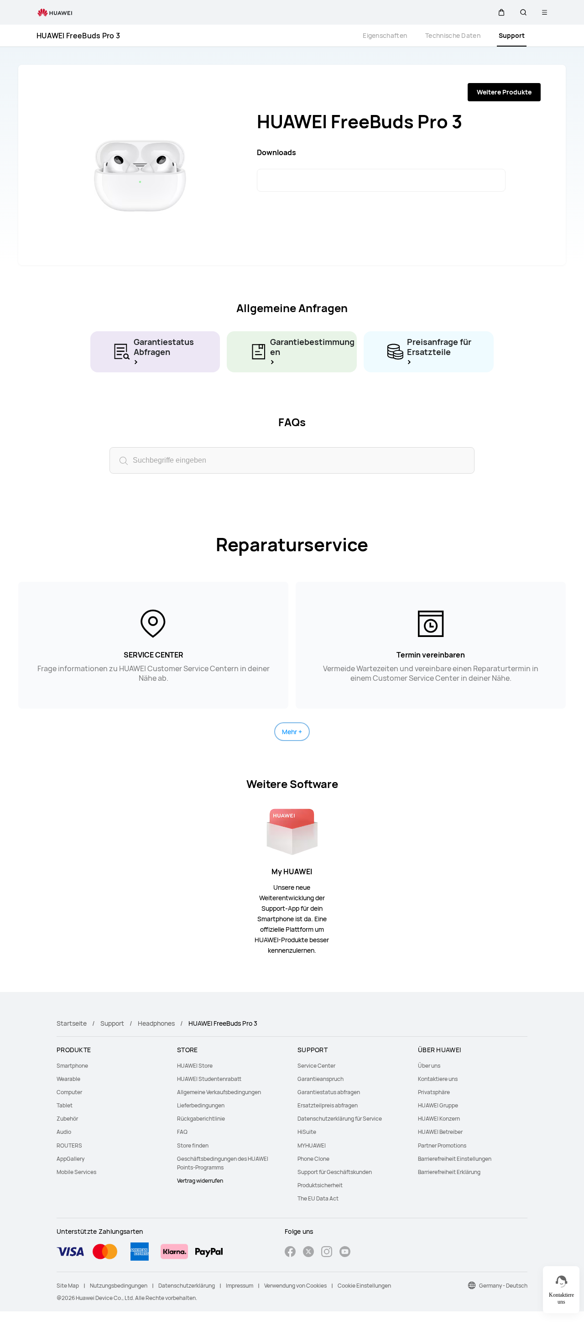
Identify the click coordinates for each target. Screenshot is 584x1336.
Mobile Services (76, 1172)
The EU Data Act (318, 1198)
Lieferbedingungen (200, 1105)
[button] (501, 12)
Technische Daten (452, 35)
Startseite (72, 1023)
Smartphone (72, 1066)
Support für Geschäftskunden (334, 1172)
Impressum (239, 1285)
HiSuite (306, 1132)
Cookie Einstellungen (364, 1285)
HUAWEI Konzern (439, 1118)
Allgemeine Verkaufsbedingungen (219, 1092)
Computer (69, 1092)
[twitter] (308, 1252)
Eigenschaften (385, 35)
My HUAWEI (291, 871)
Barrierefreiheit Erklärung (449, 1172)
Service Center (316, 1066)
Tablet (65, 1105)
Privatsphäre (434, 1092)
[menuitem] (111, 1065)
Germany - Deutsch (503, 1285)
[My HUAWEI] (292, 831)
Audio (64, 1132)
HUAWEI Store (195, 1066)
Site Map (68, 1285)
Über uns (429, 1066)
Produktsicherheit (320, 1185)
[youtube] (344, 1252)
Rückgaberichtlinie (201, 1118)
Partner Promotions (442, 1145)
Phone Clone (313, 1159)
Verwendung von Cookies (295, 1285)
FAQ (182, 1132)
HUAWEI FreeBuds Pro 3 (78, 36)
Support (512, 35)
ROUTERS (69, 1145)
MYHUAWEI (311, 1145)
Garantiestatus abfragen (328, 1092)
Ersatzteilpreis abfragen (327, 1105)
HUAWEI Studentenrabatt (209, 1079)
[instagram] (326, 1252)
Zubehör (67, 1118)
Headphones (156, 1023)
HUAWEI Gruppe (438, 1105)
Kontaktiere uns (438, 1079)
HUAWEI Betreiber (440, 1132)
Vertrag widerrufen (200, 1181)
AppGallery (70, 1159)
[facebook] (290, 1252)
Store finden (193, 1145)
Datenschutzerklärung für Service (339, 1118)
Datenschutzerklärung (186, 1285)
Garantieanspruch (320, 1079)
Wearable (68, 1079)
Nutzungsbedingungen (118, 1285)
